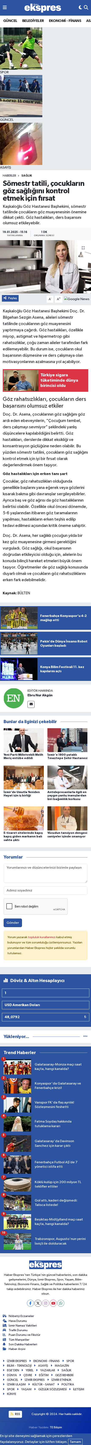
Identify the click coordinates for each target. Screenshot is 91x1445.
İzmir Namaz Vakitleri (23, 1325)
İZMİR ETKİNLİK (61, 1379)
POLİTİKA (68, 1384)
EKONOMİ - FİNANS (65, 21)
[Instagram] (45, 1303)
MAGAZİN (62, 1365)
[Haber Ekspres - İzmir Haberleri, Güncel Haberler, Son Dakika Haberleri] (42, 8)
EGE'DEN (13, 1370)
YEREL (29, 1370)
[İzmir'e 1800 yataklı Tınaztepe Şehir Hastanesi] (67, 740)
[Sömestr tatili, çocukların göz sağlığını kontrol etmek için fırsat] (45, 266)
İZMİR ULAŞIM (16, 1384)
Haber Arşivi (17, 1349)
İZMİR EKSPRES (17, 1361)
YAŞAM (26, 1389)
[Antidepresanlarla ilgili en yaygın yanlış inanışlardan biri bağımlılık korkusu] (67, 777)
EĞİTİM (44, 1375)
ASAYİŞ (43, 1365)
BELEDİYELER (33, 21)
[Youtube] (53, 1303)
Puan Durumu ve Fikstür (24, 1334)
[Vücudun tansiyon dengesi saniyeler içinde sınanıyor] (67, 818)
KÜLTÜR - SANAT (43, 1384)
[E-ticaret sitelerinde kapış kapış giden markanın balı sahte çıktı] (24, 818)
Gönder (13, 923)
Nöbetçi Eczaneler (21, 1316)
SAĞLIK (26, 175)
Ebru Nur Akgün (40, 695)
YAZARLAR (47, 1370)
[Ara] (86, 8)
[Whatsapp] (60, 1303)
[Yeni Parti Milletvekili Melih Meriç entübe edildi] (24, 740)
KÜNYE (11, 1394)
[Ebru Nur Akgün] (14, 698)
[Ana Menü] (5, 8)
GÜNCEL (10, 21)
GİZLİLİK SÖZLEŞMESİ (52, 1389)
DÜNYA (12, 1375)
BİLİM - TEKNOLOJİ (19, 1365)
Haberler (9, 175)
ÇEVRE (27, 1375)
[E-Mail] (31, 704)
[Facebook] (30, 1303)
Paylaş (12, 298)
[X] (37, 1303)
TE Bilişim (56, 1427)
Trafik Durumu (18, 1330)
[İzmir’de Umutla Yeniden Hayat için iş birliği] (24, 777)
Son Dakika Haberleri (23, 1344)
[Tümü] (85, 1036)
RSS (17, 1414)
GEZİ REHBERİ (64, 1375)
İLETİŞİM (78, 1389)
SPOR (70, 1361)
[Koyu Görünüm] (80, 8)
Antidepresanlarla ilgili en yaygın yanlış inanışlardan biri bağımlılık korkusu (67, 796)
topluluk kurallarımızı (42, 937)
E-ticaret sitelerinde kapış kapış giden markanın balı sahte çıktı (23, 836)
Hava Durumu (18, 1321)
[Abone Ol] (76, 299)
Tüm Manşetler (19, 1339)
